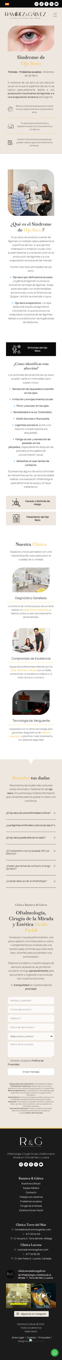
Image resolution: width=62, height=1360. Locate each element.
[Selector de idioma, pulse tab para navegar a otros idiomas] (7, 4)
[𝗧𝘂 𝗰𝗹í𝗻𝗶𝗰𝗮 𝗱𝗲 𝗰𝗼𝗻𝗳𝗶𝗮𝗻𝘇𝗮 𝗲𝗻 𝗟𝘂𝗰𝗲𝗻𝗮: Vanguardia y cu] (18, 1295)
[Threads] (51, 4)
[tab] (31, 349)
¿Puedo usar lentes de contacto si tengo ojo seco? (28, 867)
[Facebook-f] (46, 4)
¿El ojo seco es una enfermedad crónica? (28, 812)
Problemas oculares (30, 71)
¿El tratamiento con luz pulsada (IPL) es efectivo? (27, 852)
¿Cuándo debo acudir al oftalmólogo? (26, 881)
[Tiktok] (41, 4)
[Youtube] (56, 4)
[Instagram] (36, 4)
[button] (16, 580)
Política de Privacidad (34, 1113)
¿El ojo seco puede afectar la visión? (25, 837)
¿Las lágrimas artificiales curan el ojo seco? (29, 825)
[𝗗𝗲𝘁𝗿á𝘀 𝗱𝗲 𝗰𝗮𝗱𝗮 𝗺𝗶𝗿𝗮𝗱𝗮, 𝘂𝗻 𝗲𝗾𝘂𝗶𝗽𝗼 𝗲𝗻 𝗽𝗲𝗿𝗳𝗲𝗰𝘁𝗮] (43, 1295)
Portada (12, 71)
